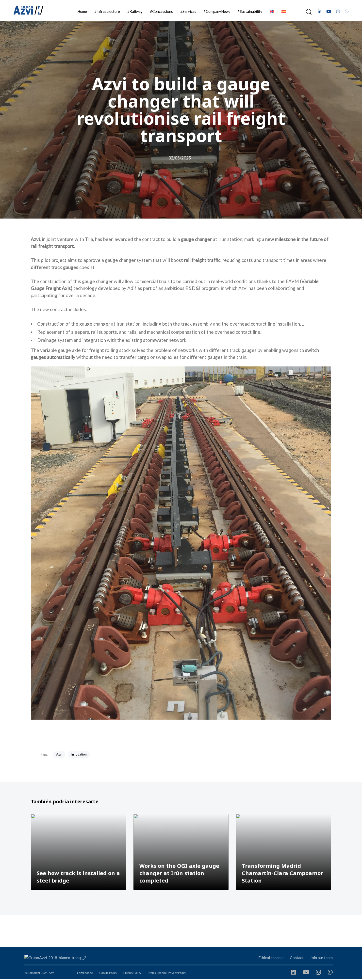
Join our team (321, 957)
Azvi (59, 754)
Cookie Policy (108, 973)
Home (82, 11)
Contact (297, 957)
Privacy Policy (132, 973)
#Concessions (161, 11)
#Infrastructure (107, 11)
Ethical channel (270, 957)
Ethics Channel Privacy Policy (167, 973)
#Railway (135, 11)
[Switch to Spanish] (284, 11)
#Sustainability (250, 11)
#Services (188, 11)
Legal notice (85, 973)
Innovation (79, 754)
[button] (307, 12)
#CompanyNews (217, 11)
